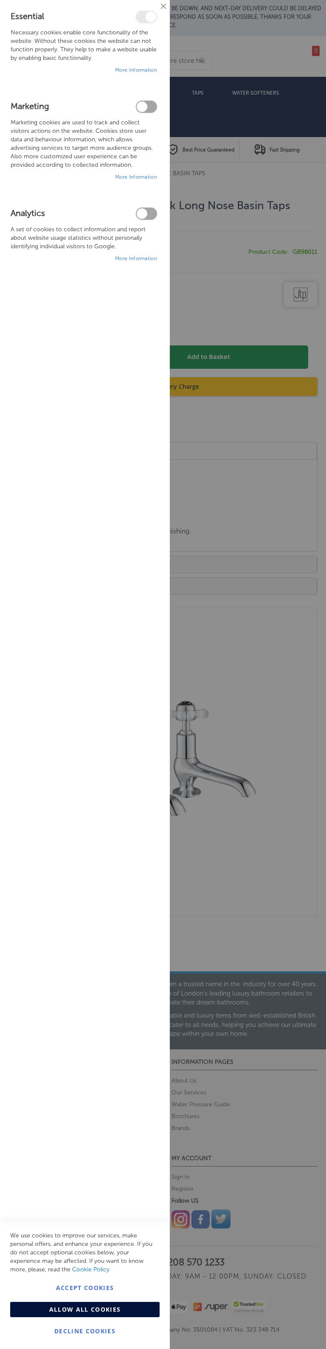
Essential (146, 17)
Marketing (146, 107)
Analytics (146, 214)
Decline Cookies (84, 1331)
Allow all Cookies (85, 1309)
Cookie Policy (91, 1269)
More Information (136, 70)
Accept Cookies (85, 1288)
